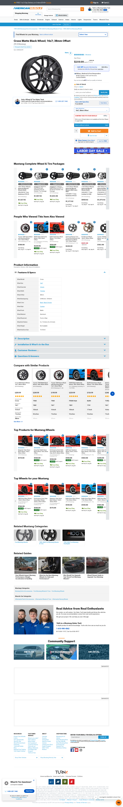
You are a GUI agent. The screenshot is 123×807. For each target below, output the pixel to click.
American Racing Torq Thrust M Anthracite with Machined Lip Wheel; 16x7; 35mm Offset (73, 240)
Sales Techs (45, 748)
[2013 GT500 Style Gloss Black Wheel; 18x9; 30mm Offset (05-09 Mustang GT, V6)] (88, 441)
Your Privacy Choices (86, 800)
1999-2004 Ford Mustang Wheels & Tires (50, 29)
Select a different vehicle (82, 125)
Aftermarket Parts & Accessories (24, 599)
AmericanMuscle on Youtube (76, 750)
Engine (47, 19)
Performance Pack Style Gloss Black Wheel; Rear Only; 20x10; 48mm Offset (57, 453)
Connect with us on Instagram (81, 750)
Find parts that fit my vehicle (23, 47)
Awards (44, 738)
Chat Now (29, 791)
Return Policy (31, 741)
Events (15, 738)
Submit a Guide (46, 741)
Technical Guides (18, 746)
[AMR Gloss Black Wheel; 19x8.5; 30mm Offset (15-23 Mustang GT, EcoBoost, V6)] (25, 489)
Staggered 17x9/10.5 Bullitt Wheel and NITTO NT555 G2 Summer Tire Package (56, 190)
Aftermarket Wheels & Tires (43, 599)
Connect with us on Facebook (72, 750)
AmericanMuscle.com (28, 8)
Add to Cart (96, 131)
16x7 (41, 283)
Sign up (103, 737)
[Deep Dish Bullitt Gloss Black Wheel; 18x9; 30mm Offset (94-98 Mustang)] (41, 441)
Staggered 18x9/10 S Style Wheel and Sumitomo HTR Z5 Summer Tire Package (40, 190)
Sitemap (62, 800)
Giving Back (45, 739)
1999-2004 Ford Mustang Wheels (72, 29)
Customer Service (33, 744)
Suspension (87, 19)
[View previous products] (15, 189)
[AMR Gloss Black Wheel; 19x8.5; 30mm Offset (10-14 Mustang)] (104, 489)
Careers (44, 743)
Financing (16, 744)
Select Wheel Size (80, 108)
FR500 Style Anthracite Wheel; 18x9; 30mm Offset (41, 240)
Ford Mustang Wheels (58, 591)
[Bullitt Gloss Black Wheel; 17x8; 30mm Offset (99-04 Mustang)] (73, 489)
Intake (67, 19)
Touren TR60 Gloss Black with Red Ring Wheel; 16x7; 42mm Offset (25, 239)
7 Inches (42, 291)
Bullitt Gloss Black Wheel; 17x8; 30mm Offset (73, 500)
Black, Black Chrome (46, 302)
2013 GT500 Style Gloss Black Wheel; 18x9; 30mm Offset (88, 452)
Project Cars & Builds (19, 736)
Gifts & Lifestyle (24, 19)
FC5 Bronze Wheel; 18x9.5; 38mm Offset (87, 238)
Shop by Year (17, 741)
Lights (80, 19)
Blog (15, 748)
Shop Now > (67, 24)
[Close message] (108, 24)
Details (48, 3)
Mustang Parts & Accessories (23, 591)
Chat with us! (31, 746)
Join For (103, 141)
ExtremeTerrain (71, 776)
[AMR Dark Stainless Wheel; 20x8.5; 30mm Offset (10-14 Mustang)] (73, 441)
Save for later (93, 135)
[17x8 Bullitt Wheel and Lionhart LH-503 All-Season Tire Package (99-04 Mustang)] (88, 175)
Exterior (61, 19)
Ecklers (80, 776)
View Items (103, 103)
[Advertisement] (61, 680)
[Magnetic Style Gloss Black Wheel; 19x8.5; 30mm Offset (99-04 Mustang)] (25, 441)
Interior (73, 19)
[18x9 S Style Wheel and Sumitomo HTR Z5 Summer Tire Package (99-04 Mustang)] (104, 175)
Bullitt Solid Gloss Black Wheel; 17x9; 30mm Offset (56, 239)
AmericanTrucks (58, 776)
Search (82, 9)
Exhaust (54, 19)
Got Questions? (32, 743)
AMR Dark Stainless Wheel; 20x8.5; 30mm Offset (71, 452)
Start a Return (32, 740)
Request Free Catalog (20, 749)
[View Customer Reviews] (79, 55)
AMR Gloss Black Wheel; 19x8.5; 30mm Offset (25, 501)
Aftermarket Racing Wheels (60, 599)
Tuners (95, 19)
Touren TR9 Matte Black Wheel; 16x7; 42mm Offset (104, 239)
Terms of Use (32, 753)
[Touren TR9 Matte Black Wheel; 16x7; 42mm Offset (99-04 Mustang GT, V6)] (104, 227)
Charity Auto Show (47, 744)
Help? (106, 125)
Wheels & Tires (104, 19)
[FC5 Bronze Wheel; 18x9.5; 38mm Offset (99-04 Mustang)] (88, 227)
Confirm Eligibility (81, 77)
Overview (44, 736)
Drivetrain (40, 19)
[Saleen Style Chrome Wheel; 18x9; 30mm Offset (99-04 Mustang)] (104, 441)
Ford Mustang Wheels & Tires (42, 591)
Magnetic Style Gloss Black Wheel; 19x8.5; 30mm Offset (24, 452)
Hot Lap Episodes (19, 739)
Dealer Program (46, 746)
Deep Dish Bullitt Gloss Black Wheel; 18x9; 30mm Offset (41, 452)
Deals (16, 19)
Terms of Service (81, 802)
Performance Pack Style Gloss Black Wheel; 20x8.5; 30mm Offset (40, 501)
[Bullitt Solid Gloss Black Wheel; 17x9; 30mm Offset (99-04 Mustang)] (57, 227)
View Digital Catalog (19, 751)
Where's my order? (33, 738)
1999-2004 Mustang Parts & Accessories (25, 29)
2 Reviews (88, 55)
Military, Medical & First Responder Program (33, 749)
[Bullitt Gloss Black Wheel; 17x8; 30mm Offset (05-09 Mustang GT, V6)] (88, 489)
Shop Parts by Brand (19, 743)
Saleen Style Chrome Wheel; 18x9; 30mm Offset (103, 452)
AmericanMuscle (46, 776)
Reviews (44, 749)
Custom (42, 306)
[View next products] (107, 189)
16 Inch (42, 287)
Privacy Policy (97, 95)
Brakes (33, 19)
